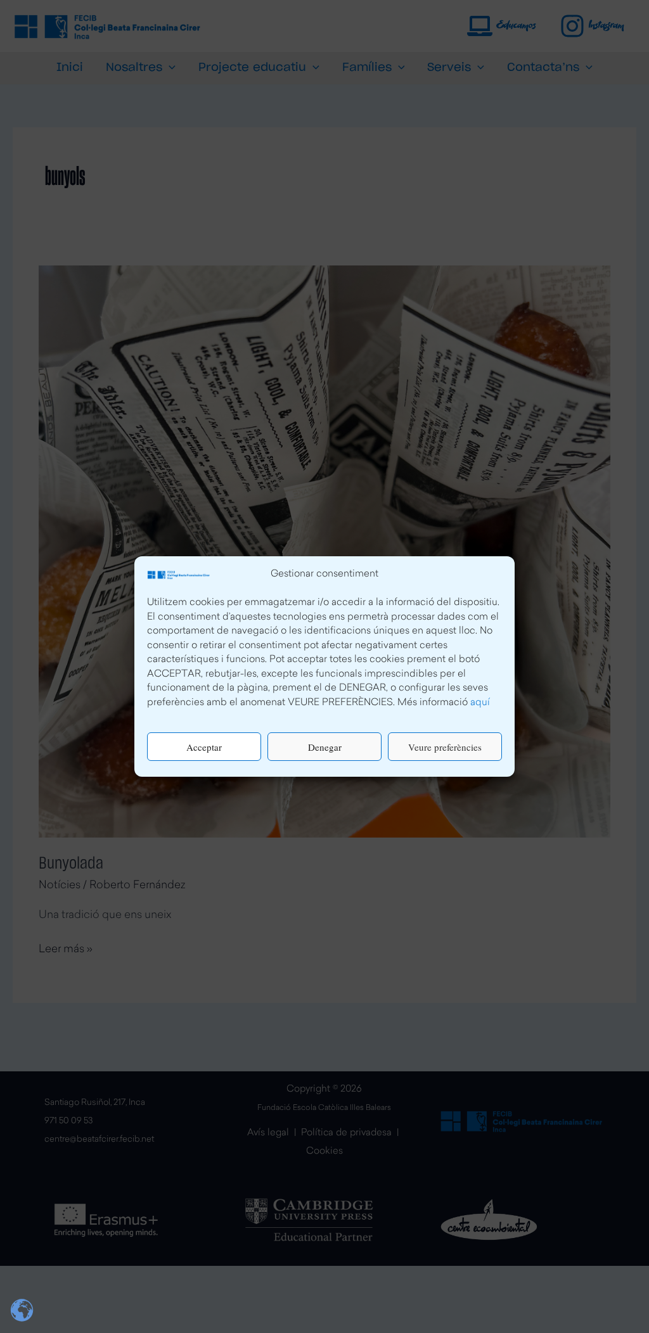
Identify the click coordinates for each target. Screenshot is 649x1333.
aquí (480, 703)
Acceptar (204, 747)
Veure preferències (445, 747)
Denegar (325, 747)
